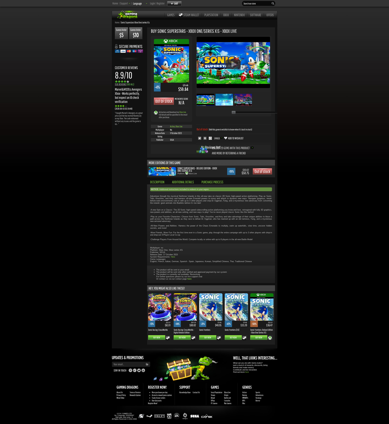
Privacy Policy (121, 395)
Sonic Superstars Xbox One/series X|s (135, 22)
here (247, 372)
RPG (243, 400)
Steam (213, 395)
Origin (226, 395)
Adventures (259, 395)
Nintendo (239, 15)
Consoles (227, 400)
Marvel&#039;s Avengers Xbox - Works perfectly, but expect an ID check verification (128, 95)
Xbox (226, 15)
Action (172, 126)
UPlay (213, 400)
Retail (213, 398)
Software (255, 15)
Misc (243, 403)
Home (115, 3)
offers (270, 15)
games (170, 15)
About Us (120, 392)
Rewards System (135, 395)
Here (173, 257)
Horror (258, 400)
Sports (258, 392)
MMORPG (245, 398)
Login (152, 3)
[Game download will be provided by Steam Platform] (168, 338)
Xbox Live (182, 112)
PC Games (214, 403)
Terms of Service (135, 392)
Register (161, 3)
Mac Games (227, 403)
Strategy (258, 398)
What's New (120, 398)
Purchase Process (212, 182)
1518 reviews (124, 84)
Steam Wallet (191, 15)
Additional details (183, 182)
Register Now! (152, 403)
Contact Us (196, 392)
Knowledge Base (185, 392)
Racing (244, 395)
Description (157, 182)
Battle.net (227, 398)
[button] (125, 3)
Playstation (211, 15)
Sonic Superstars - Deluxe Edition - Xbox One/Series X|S (197, 169)
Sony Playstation (216, 392)
